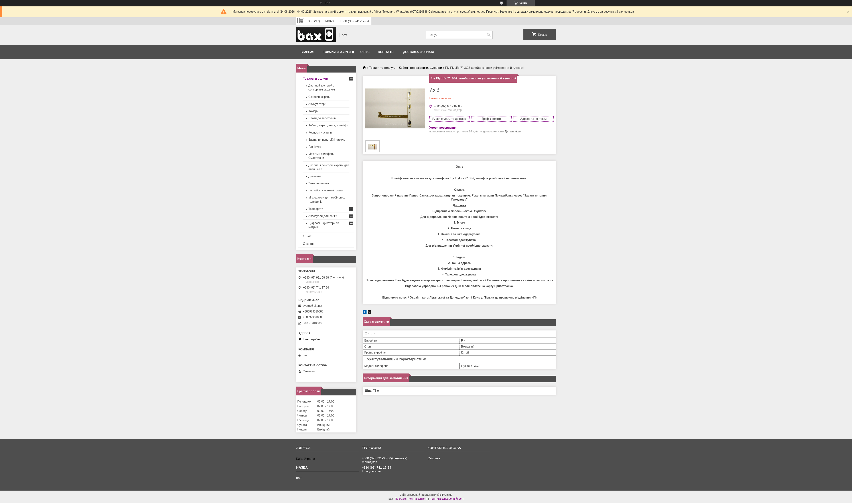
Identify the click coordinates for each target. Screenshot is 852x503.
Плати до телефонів (322, 118)
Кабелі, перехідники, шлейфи (420, 67)
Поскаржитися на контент (411, 498)
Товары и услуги (337, 52)
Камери (313, 111)
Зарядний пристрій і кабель (326, 139)
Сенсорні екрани (319, 96)
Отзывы (309, 244)
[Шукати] (489, 35)
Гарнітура (314, 146)
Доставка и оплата (418, 52)
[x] (369, 312)
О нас (364, 52)
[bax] (316, 35)
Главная (307, 52)
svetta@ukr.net (312, 305)
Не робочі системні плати (325, 190)
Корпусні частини (320, 132)
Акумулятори (317, 104)
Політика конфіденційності (446, 498)
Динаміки (314, 176)
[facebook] (365, 312)
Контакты (386, 52)
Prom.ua (447, 494)
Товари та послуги (382, 67)
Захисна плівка (318, 183)
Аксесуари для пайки (322, 216)
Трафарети (315, 208)
